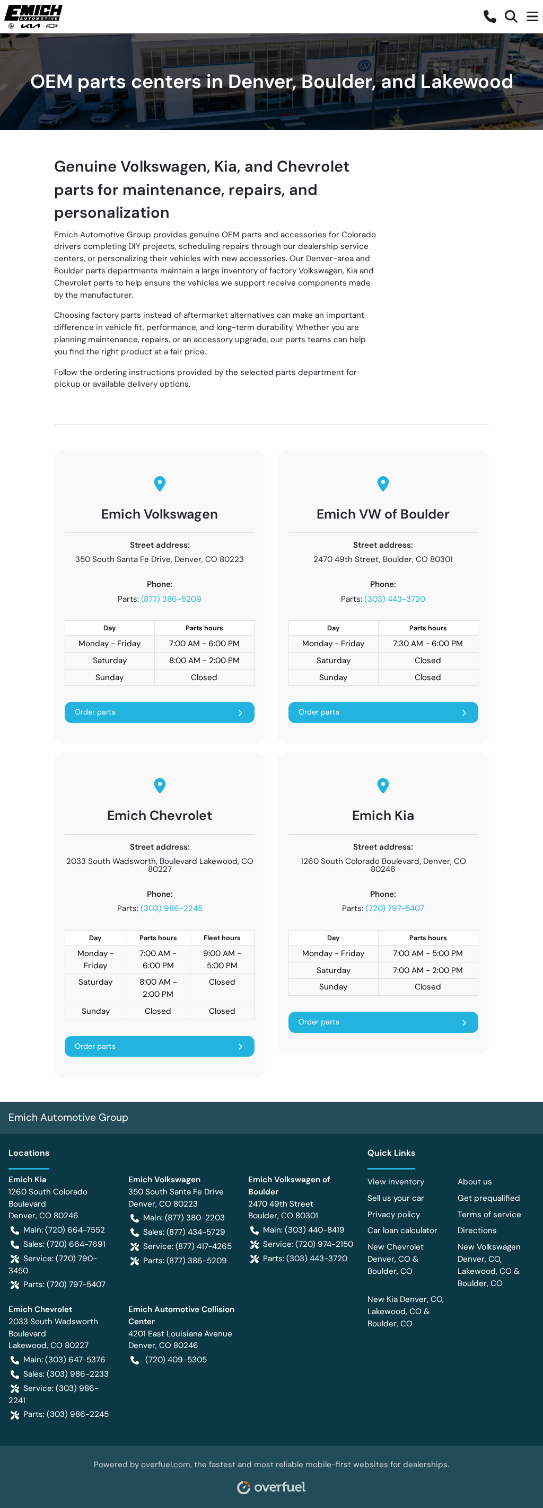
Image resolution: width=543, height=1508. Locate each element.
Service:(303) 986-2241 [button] (53, 1394)
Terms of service (489, 1214)
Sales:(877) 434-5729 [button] (184, 1232)
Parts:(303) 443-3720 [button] (305, 1258)
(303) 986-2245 (172, 908)
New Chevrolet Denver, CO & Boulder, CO (395, 1259)
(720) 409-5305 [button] (176, 1359)
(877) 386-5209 (171, 599)
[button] (490, 16)
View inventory (395, 1181)
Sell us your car (395, 1198)
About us (475, 1181)
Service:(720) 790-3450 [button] (52, 1264)
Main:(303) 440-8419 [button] (304, 1230)
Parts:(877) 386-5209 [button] (185, 1260)
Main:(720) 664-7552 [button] (64, 1230)
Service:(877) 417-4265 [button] (187, 1246)
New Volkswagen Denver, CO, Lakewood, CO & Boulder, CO (489, 1265)
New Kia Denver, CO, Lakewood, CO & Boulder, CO (405, 1311)
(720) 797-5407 (394, 908)
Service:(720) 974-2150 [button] (308, 1244)
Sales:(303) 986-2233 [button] (66, 1374)
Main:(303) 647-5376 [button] (64, 1359)
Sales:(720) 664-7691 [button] (64, 1244)
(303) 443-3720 (394, 599)
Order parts (95, 712)
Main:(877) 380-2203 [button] (184, 1217)
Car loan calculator (402, 1230)
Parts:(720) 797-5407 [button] (64, 1284)
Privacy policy (393, 1214)
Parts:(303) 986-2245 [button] (66, 1414)
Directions (477, 1230)
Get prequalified (489, 1198)
